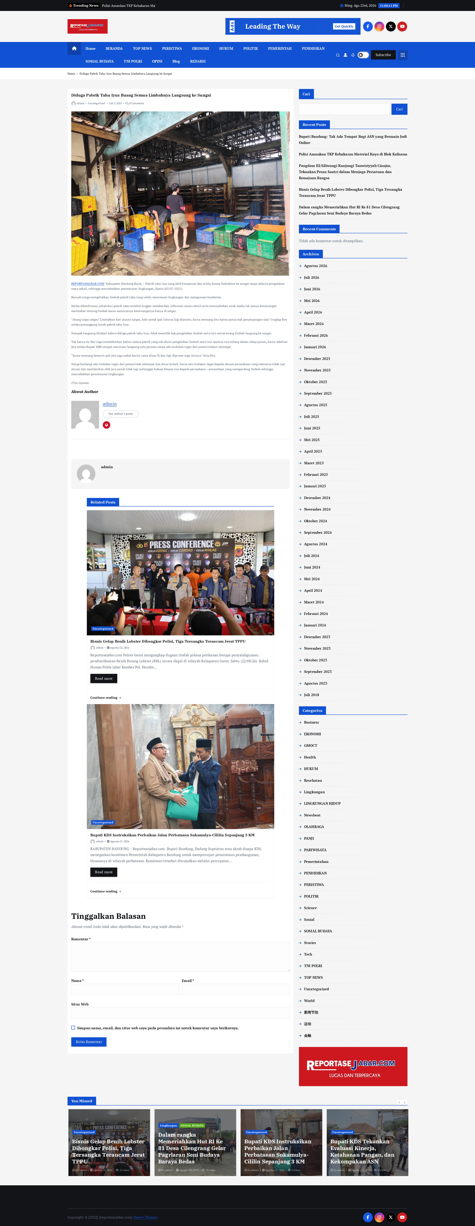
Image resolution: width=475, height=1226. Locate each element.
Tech (308, 954)
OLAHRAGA (314, 826)
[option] (108, 1142)
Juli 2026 (311, 277)
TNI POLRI (133, 61)
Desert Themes (145, 1217)
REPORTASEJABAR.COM (87, 284)
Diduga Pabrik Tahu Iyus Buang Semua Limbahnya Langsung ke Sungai (126, 73)
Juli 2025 (311, 416)
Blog (176, 61)
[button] (399, 1102)
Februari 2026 (316, 335)
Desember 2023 (317, 636)
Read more (104, 678)
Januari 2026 (315, 347)
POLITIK (250, 48)
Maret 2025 (314, 463)
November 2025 (317, 370)
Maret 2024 (314, 602)
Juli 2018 (311, 694)
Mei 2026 (312, 300)
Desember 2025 (317, 358)
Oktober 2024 (315, 521)
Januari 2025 (315, 486)
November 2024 (317, 509)
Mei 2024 (312, 579)
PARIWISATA (315, 849)
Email (188, 980)
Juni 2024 (312, 567)
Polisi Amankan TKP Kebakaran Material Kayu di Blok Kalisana (353, 154)
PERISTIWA (172, 48)
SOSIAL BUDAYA (100, 61)
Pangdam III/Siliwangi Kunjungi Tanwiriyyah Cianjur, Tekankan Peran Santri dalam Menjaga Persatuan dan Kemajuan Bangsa (345, 171)
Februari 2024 (316, 613)
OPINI (157, 61)
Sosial (309, 919)
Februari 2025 (316, 474)
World (309, 1000)
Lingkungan (314, 792)
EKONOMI (200, 48)
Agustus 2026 (315, 265)
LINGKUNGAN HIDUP (322, 803)
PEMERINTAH (280, 48)
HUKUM (226, 48)
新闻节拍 (311, 1012)
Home (91, 48)
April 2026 (313, 312)
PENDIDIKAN (313, 48)
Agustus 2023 (315, 683)
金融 (307, 1035)
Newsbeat (312, 815)
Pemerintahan (316, 861)
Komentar (81, 939)
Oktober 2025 (315, 381)
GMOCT (310, 745)
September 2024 (318, 532)
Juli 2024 (311, 555)
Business (311, 722)
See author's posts (121, 414)
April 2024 (313, 590)
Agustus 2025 (315, 404)
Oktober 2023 (315, 660)
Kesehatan (313, 780)
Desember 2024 (317, 497)
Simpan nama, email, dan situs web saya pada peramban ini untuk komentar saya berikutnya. (158, 1028)
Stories (310, 942)
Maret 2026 (314, 323)
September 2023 (318, 671)
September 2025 (318, 393)
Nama (77, 980)
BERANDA (114, 48)
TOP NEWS (142, 48)
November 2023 (317, 648)
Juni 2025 (312, 428)
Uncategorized (96, 103)
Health (310, 757)
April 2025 (313, 451)
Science (310, 907)
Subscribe (383, 54)
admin (80, 103)
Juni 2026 (312, 289)
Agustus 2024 (315, 544)
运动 (307, 1023)
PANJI (309, 838)
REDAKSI (198, 61)
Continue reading (104, 697)
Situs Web (80, 1004)
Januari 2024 (315, 625)
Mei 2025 (312, 439)
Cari (306, 93)
